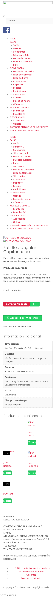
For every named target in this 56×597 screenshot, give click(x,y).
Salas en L (18, 48)
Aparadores (19, 81)
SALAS (13, 42)
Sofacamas (19, 51)
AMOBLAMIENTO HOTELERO (24, 130)
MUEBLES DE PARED (20, 107)
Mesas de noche (22, 100)
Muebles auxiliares (22, 61)
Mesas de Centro (22, 58)
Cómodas (18, 104)
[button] (28, 16)
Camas (17, 97)
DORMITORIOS (17, 94)
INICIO (13, 38)
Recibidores (19, 91)
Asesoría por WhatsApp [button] (24, 317)
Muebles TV (19, 114)
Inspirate (18, 84)
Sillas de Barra (20, 78)
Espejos (17, 87)
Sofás (16, 45)
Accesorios (19, 120)
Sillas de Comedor (22, 74)
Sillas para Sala (21, 55)
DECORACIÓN (17, 117)
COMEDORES (17, 68)
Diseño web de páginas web (34, 587)
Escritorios (18, 110)
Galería (17, 123)
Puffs (15, 64)
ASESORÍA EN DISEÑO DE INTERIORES (29, 127)
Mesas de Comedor (23, 71)
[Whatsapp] (21, 30)
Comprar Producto (16, 304)
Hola (33, 442)
